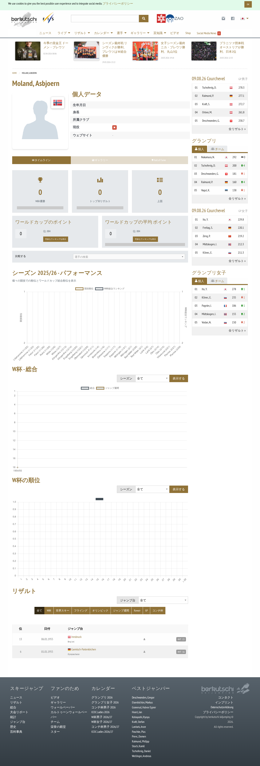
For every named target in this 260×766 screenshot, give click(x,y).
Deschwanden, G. (211, 120)
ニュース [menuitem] (45, 33)
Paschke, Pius (138, 731)
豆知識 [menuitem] (158, 33)
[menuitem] (223, 18)
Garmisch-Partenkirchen (83, 649)
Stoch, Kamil (138, 746)
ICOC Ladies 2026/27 (102, 731)
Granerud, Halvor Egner (144, 707)
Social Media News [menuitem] (208, 33)
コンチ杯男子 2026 (103, 707)
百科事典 (16, 731)
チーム (55, 722)
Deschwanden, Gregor (143, 697)
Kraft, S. (206, 104)
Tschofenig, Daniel (141, 751)
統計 (13, 717)
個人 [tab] (200, 149)
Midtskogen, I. (210, 244)
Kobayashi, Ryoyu (141, 717)
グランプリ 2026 (101, 697)
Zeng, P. (206, 236)
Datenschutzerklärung (222, 707)
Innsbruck (76, 637)
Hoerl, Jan (137, 712)
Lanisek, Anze (139, 727)
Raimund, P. (208, 96)
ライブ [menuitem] (62, 33)
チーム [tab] (219, 149)
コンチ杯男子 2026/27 (105, 727)
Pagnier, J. (207, 305)
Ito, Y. (205, 219)
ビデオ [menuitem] (174, 33)
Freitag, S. (208, 227)
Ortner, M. (207, 112)
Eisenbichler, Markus (142, 702)
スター (55, 731)
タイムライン (42, 160)
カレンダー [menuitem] (101, 33)
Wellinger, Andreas (141, 756)
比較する (20, 256)
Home (14, 73)
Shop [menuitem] (188, 33)
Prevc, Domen (139, 736)
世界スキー (62, 610)
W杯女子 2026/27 (101, 722)
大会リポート (19, 712)
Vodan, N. (206, 322)
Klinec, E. (207, 252)
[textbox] (129, 257)
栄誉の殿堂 (58, 727)
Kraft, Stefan (138, 722)
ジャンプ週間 (121, 610)
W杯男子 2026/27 (101, 717)
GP (146, 610)
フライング (80, 610)
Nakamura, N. (208, 157)
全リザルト (236, 129)
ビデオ (55, 697)
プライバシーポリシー (118, 3)
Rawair (137, 610)
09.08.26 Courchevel (220, 78)
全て (39, 610)
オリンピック (100, 610)
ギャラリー (58, 702)
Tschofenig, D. (209, 87)
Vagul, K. (205, 190)
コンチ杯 (157, 610)
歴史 (13, 727)
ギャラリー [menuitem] (138, 33)
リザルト (16, 702)
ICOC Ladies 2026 (100, 712)
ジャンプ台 (17, 722)
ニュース (16, 697)
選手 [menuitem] (120, 33)
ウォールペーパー (63, 707)
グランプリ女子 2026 (105, 702)
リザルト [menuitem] (80, 33)
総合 (13, 707)
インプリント (224, 702)
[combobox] (129, 257)
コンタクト (225, 697)
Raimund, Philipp (140, 741)
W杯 (49, 610)
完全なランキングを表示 (55, 239)
